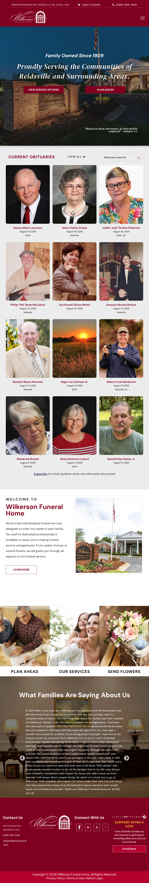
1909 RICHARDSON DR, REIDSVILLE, (31, 4)
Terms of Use (75, 878)
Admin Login (94, 878)
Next (127, 758)
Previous (22, 758)
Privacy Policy (55, 878)
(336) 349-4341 (11, 835)
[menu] (142, 18)
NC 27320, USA (60, 4)
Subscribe (40, 474)
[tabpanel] (74, 755)
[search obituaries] (139, 157)
